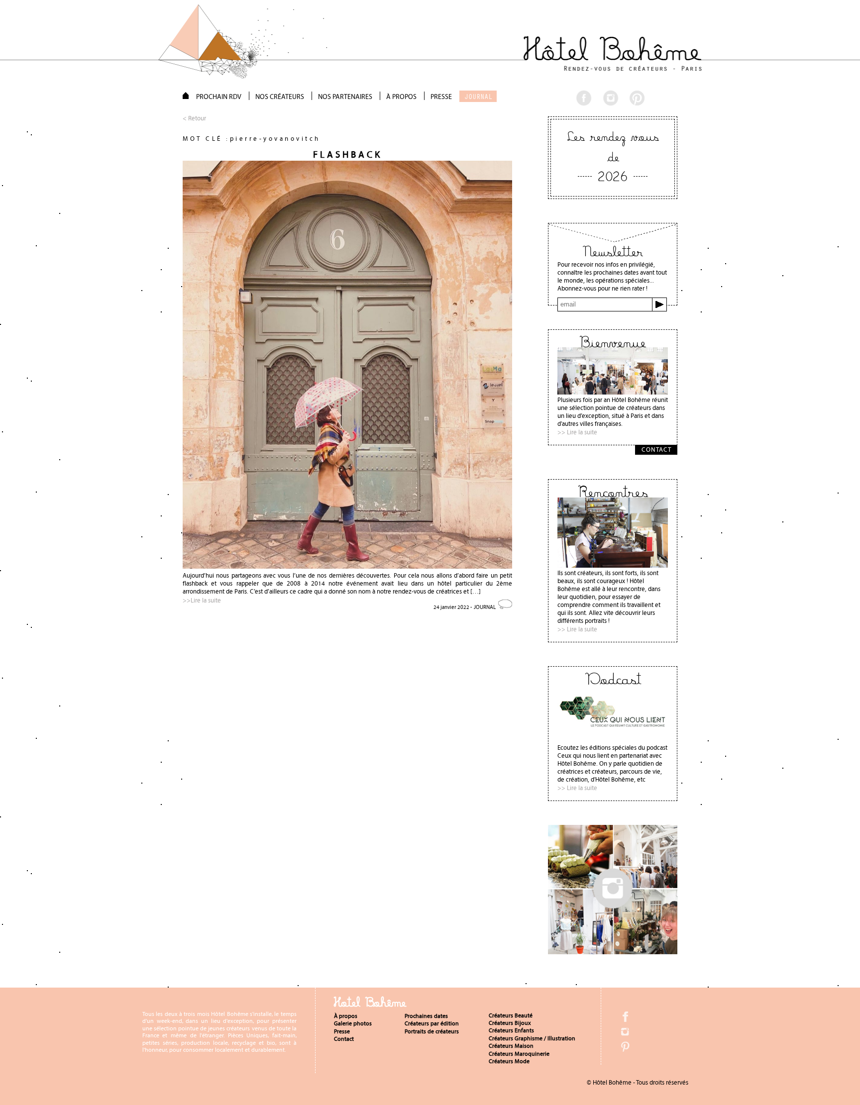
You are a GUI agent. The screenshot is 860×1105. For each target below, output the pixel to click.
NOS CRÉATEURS (279, 96)
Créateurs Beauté (511, 1015)
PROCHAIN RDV (218, 96)
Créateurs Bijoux (510, 1022)
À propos (345, 1015)
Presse (342, 1031)
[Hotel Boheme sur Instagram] (612, 951)
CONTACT (656, 449)
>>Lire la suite (202, 600)
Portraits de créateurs (432, 1031)
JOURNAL (478, 96)
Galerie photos (353, 1023)
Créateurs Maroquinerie (519, 1053)
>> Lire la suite (577, 432)
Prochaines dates (426, 1015)
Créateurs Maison (511, 1045)
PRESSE (441, 96)
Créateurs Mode (509, 1061)
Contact (344, 1038)
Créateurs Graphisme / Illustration (532, 1038)
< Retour (194, 118)
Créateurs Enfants (511, 1030)
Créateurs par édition (432, 1023)
